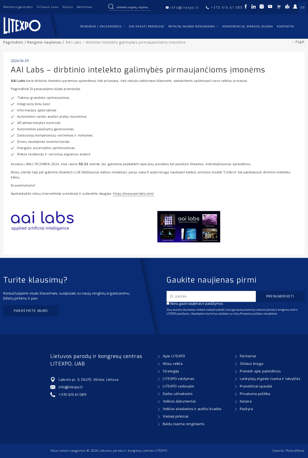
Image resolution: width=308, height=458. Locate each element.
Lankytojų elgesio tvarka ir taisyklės (270, 379)
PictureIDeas (295, 451)
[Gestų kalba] (278, 7)
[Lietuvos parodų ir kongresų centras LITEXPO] (32, 37)
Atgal (300, 42)
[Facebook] (246, 7)
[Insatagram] (261, 7)
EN (302, 8)
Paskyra (246, 409)
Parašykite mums (31, 311)
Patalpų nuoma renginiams (191, 26)
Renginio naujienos (44, 42)
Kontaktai (285, 26)
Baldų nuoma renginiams (183, 424)
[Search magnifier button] (111, 6)
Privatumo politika (255, 394)
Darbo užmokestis (178, 394)
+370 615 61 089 (73, 394)
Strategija (171, 371)
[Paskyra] (296, 8)
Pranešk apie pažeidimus (260, 371)
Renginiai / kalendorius (101, 26)
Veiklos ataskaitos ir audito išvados (192, 409)
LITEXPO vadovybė (178, 386)
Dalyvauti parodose (146, 26)
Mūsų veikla (173, 364)
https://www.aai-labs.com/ (133, 194)
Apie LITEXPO (174, 356)
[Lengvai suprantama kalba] (287, 7)
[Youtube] (270, 7)
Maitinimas (84, 7)
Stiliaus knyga (251, 364)
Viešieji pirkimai (176, 416)
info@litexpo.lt (71, 387)
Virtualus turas (48, 7)
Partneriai (248, 356)
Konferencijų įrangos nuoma (247, 26)
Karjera (68, 7)
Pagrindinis (13, 42)
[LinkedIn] (253, 7)
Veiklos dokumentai (179, 401)
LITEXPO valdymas (178, 379)
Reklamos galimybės (18, 7)
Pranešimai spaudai (256, 386)
